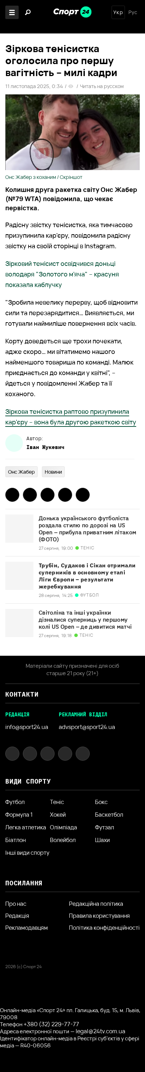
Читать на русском (102, 86)
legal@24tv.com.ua (100, 1031)
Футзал (104, 827)
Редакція (17, 915)
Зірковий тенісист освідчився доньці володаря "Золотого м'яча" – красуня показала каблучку (62, 274)
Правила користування (99, 915)
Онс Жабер (21, 471)
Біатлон (15, 840)
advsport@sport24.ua (87, 727)
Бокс (101, 802)
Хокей (58, 814)
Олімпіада (63, 827)
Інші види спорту (27, 852)
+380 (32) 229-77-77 (51, 1024)
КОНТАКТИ (21, 694)
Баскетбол (109, 814)
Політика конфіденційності (104, 927)
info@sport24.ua (26, 727)
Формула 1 (19, 814)
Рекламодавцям (26, 927)
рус (133, 12)
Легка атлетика (25, 827)
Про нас (15, 903)
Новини (53, 471)
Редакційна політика (96, 903)
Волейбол (63, 840)
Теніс (57, 802)
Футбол (15, 802)
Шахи (102, 840)
